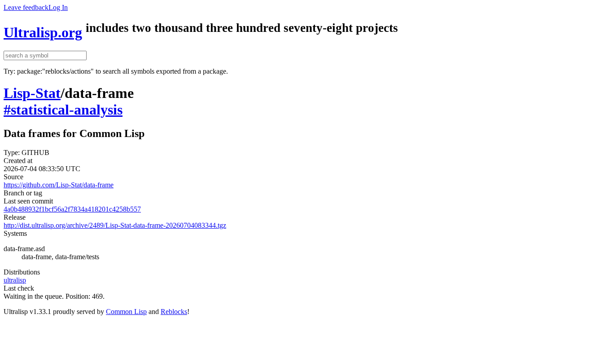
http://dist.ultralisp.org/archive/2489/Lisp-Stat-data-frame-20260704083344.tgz (115, 225)
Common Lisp (126, 311)
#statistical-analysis (63, 110)
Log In (58, 7)
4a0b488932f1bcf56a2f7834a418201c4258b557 (72, 209)
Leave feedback (26, 7)
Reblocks (174, 311)
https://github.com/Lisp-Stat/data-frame (59, 185)
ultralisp (15, 280)
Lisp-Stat (32, 93)
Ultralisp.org (43, 32)
